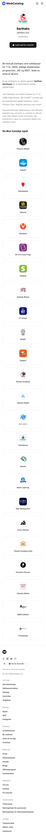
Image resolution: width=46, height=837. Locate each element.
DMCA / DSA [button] (8, 827)
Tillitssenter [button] (7, 804)
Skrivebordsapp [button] (9, 684)
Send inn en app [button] (9, 738)
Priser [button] (5, 754)
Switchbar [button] (7, 696)
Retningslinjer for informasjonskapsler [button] (18, 812)
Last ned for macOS (24, 45)
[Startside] (12, 3)
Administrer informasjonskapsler (13, 669)
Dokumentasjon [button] (9, 758)
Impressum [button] (7, 831)
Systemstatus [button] (8, 773)
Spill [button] (4, 715)
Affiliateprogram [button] (9, 769)
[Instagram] (15, 659)
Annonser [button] (6, 742)
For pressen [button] (7, 793)
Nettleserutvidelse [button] (10, 688)
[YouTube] (11, 659)
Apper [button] (5, 711)
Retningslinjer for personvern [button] (14, 808)
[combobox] (17, 664)
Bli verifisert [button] (8, 734)
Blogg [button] (5, 766)
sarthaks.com (23, 32)
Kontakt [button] (6, 762)
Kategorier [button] (7, 719)
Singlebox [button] (7, 700)
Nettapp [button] (6, 692)
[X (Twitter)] (3, 659)
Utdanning (23, 36)
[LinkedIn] (7, 659)
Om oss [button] (6, 785)
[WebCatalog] (4, 652)
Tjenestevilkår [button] (8, 823)
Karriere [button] (6, 789)
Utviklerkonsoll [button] (9, 731)
